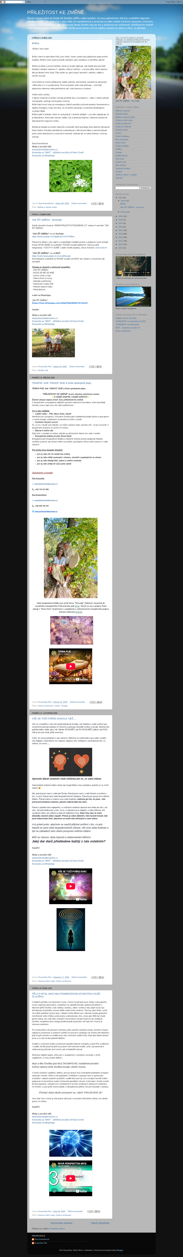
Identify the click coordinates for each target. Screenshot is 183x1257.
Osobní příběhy (122, 146)
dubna (124, 201)
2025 (121, 216)
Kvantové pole (122, 130)
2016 (121, 244)
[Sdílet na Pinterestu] (102, 203)
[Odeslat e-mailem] (92, 203)
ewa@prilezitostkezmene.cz (46, 500)
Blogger (120, 1250)
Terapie (64, 706)
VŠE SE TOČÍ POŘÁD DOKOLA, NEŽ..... (54, 718)
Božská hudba (122, 114)
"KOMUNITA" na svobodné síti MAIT (131, 321)
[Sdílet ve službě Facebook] (100, 203)
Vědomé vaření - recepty (126, 175)
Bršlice (35, 43)
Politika (119, 149)
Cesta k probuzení (45, 706)
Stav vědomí (121, 165)
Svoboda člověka (123, 168)
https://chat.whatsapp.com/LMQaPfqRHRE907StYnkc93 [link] (60, 303)
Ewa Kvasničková (42, 1239)
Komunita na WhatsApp (43, 155)
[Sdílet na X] (97, 203)
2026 (121, 198)
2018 (121, 237)
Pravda (119, 152)
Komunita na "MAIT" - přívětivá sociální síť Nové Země (58, 152)
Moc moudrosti (122, 140)
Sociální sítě (43, 370)
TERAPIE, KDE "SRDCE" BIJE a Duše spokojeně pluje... (62, 383)
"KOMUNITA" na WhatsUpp (127, 325)
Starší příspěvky (100, 1223)
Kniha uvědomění (123, 331)
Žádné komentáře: (79, 203)
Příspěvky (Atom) (57, 1229)
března (124, 212)
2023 (121, 223)
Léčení (57, 706)
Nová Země (121, 143)
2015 (121, 248)
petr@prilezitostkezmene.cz (46, 484)
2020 (121, 234)
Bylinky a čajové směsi (47, 207)
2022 (121, 227)
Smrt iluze (120, 159)
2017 (121, 241)
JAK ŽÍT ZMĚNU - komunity (47, 219)
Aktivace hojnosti (123, 111)
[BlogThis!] (95, 203)
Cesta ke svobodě (123, 127)
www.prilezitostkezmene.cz (45, 149)
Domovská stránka (61, 1223)
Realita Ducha (122, 156)
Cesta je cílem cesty (46, 981)
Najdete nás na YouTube (126, 318)
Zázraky (119, 178)
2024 (121, 220)
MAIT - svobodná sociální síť (128, 328)
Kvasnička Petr (41, 1243)
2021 (121, 230)
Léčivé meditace (122, 136)
